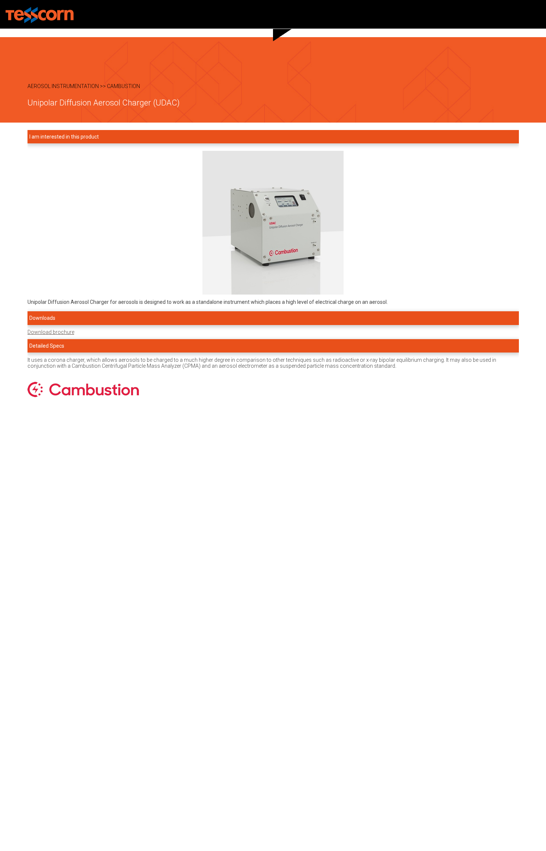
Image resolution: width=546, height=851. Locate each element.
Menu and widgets (536, 14)
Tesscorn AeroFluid (40, 15)
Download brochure (50, 332)
